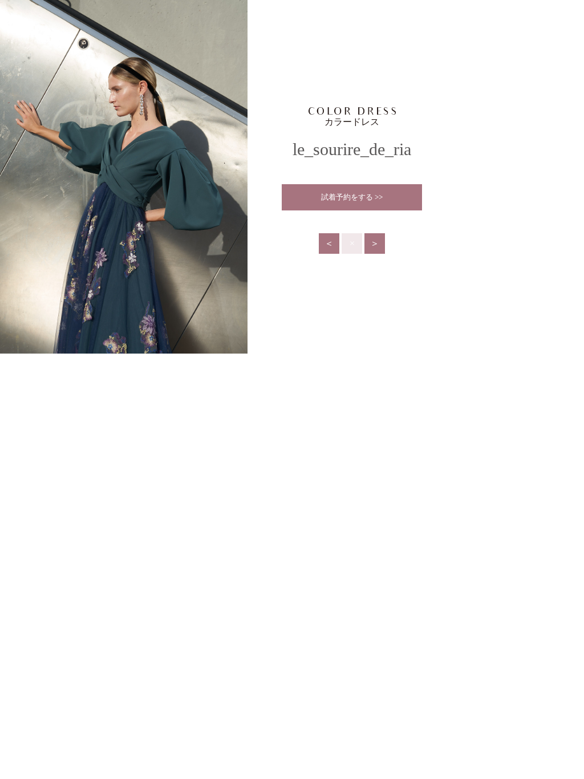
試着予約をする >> (352, 197)
